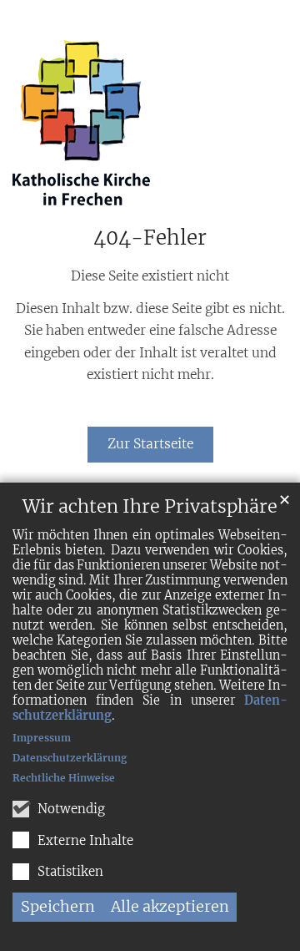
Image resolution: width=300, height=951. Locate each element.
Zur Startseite (150, 444)
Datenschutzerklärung (69, 757)
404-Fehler (150, 237)
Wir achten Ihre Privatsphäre (150, 506)
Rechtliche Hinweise (63, 777)
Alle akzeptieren (170, 906)
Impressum (41, 737)
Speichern (58, 906)
